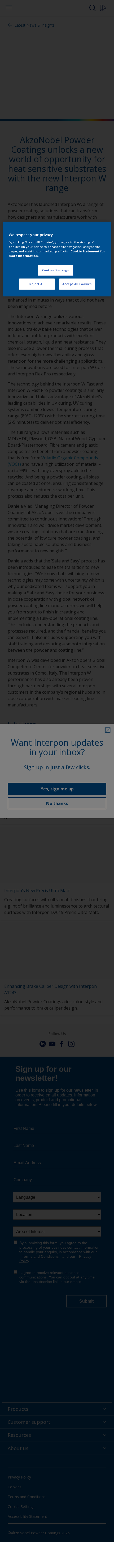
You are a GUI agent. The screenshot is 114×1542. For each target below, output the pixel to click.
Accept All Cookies (77, 284)
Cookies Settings (55, 270)
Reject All (37, 284)
